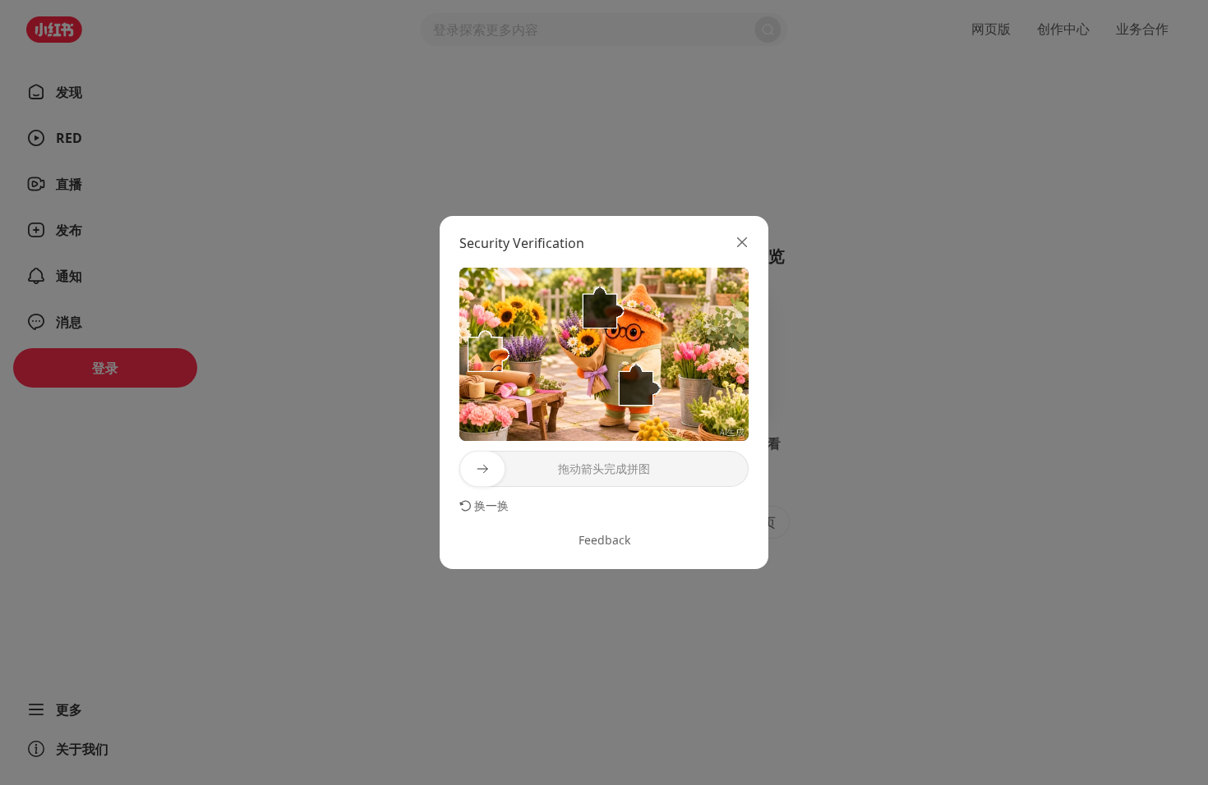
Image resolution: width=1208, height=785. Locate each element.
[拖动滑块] (482, 469)
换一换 (491, 505)
